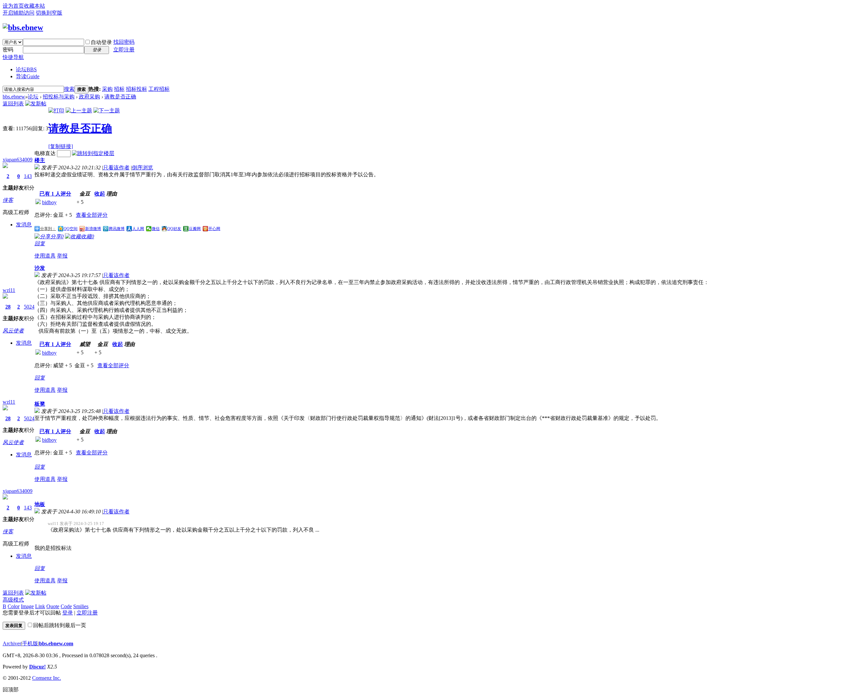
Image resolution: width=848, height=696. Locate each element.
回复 (39, 243)
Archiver (12, 643)
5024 (29, 307)
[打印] (56, 110)
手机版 (30, 643)
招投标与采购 (59, 96)
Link (40, 606)
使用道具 (45, 256)
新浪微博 (93, 228)
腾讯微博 (117, 228)
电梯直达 (45, 153)
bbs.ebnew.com (56, 643)
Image (27, 606)
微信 (156, 228)
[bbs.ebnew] (23, 27)
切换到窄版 (49, 13)
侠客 (8, 200)
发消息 (24, 224)
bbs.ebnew (14, 96)
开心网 (214, 228)
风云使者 (13, 330)
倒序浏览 (142, 167)
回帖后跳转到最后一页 (59, 625)
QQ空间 (71, 228)
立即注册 (123, 49)
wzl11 (9, 290)
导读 (27, 76)
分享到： (48, 228)
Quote (52, 606)
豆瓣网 (195, 228)
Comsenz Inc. (46, 678)
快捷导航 (13, 57)
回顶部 (11, 689)
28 (8, 307)
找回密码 (123, 42)
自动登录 (101, 42)
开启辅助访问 (18, 13)
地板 (39, 504)
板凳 (39, 404)
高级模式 (13, 600)
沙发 (39, 268)
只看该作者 (116, 167)
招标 (119, 89)
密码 (8, 49)
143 (28, 176)
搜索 (69, 89)
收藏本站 (34, 6)
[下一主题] (106, 110)
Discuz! (37, 666)
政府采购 (89, 96)
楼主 (39, 160)
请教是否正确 (120, 96)
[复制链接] (60, 146)
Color (14, 606)
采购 (107, 89)
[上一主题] (79, 110)
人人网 (138, 228)
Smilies (80, 606)
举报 (62, 256)
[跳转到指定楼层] (93, 153)
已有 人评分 (55, 194)
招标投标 (136, 89)
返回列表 (13, 103)
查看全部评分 (92, 215)
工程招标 (159, 89)
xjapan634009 (17, 159)
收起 (99, 194)
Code (66, 606)
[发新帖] (35, 103)
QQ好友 (174, 228)
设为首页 (13, 6)
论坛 (26, 69)
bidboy (49, 202)
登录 (67, 612)
